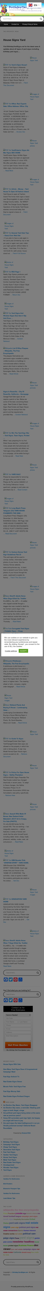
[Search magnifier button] (41, 19)
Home (6, 24)
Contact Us (15, 24)
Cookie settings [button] (11, 651)
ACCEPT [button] (23, 651)
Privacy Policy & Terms (29, 24)
